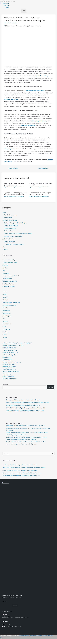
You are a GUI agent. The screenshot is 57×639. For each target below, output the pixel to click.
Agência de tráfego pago (10, 262)
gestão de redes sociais (11, 99)
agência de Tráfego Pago (10, 350)
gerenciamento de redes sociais (35, 90)
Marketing (5, 300)
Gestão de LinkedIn (9, 231)
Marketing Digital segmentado (11, 302)
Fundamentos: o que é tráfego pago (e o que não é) (30, 425)
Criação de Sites (7, 217)
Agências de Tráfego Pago (10, 352)
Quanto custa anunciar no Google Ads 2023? (19, 432)
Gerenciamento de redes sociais (13, 236)
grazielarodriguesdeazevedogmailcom (17, 428)
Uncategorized (7, 324)
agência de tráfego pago (28, 125)
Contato (5, 249)
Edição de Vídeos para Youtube (14, 244)
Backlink (5, 268)
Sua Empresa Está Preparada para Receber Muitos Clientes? (23, 400)
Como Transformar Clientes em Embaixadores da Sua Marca (23, 405)
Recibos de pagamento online (11, 371)
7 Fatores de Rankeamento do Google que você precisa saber (23, 437)
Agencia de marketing (11, 22)
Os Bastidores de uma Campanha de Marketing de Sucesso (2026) (25, 410)
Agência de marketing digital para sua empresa (14, 184)
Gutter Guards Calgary (9, 376)
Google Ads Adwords (9, 286)
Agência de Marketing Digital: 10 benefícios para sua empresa (15, 193)
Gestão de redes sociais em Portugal (13, 345)
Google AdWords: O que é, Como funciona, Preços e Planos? (23, 442)
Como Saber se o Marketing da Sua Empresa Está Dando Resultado (25, 408)
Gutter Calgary (7, 374)
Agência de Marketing (36, 635)
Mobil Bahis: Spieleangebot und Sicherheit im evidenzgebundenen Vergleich (27, 402)
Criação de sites (7, 359)
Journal (5, 292)
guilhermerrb (9, 425)
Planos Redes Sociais (10, 228)
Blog (4, 247)
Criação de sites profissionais (11, 276)
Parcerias (5, 308)
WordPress (6, 332)
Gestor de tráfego (24, 635)
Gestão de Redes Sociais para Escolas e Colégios (18, 233)
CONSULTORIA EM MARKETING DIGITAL (40, 184)
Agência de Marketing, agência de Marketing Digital (17, 343)
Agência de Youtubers (9, 239)
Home (4, 212)
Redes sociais (6, 313)
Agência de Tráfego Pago (10, 355)
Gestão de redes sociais (9, 347)
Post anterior (13, 168)
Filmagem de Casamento (10, 281)
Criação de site (7, 357)
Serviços (5, 321)
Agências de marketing (9, 369)
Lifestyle (5, 297)
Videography (6, 329)
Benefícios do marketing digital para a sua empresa (40, 193)
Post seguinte (43, 168)
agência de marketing (41, 76)
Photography (6, 310)
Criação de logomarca (10, 215)
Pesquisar (5, 384)
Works (4, 334)
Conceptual (6, 273)
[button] (23, 11)
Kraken (5, 294)
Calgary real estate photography (12, 362)
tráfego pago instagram (39, 121)
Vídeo (4, 326)
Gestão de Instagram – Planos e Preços (15, 223)
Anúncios (5, 265)
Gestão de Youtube (9, 241)
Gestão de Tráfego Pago (11, 225)
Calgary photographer (9, 364)
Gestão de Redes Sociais (10, 220)
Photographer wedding (9, 366)
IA (3, 289)
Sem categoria (7, 316)
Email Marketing (7, 278)
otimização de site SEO (9, 305)
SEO (4, 318)
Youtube (5, 337)
